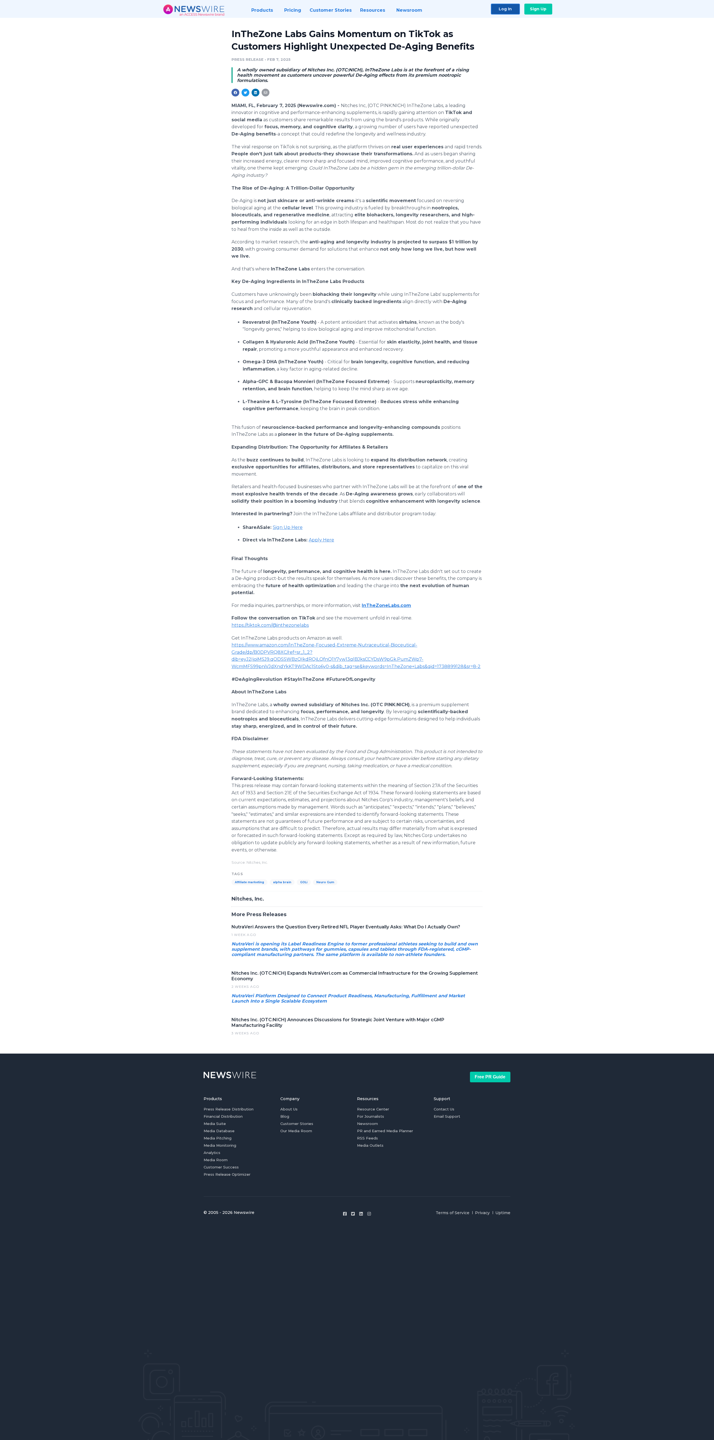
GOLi (303, 882)
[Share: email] (265, 92)
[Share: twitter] (245, 92)
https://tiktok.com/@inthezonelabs (270, 625)
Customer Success (221, 1167)
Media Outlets (370, 1145)
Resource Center (373, 1109)
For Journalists (370, 1116)
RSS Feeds (367, 1138)
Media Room (216, 1160)
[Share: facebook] (235, 92)
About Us (289, 1109)
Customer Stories (296, 1123)
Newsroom (367, 1123)
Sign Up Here (288, 527)
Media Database (219, 1131)
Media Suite (215, 1123)
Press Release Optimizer (227, 1174)
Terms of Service (452, 1212)
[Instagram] (369, 1214)
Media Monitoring (220, 1145)
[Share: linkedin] (255, 92)
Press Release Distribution (229, 1109)
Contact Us (444, 1109)
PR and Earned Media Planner (385, 1131)
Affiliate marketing (249, 882)
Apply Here (321, 540)
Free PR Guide (490, 1076)
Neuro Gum (325, 882)
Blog (284, 1116)
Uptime (502, 1212)
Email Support (447, 1116)
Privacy (482, 1212)
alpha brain (282, 882)
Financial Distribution (223, 1116)
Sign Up (538, 8)
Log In (505, 8)
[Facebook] (345, 1214)
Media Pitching (217, 1138)
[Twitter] (353, 1214)
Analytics (212, 1152)
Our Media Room (296, 1131)
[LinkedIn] (361, 1214)
